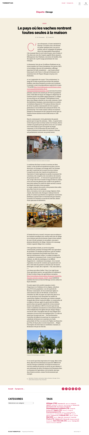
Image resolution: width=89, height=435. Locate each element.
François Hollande (50, 413)
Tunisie (48, 422)
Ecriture (49, 410)
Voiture (58, 422)
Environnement (53, 412)
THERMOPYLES (7, 3)
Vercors (53, 422)
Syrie (69, 421)
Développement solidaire (57, 408)
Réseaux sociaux (74, 419)
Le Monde (64, 415)
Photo (50, 419)
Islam (48, 415)
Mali (49, 417)
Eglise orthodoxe (48, 378)
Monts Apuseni (35, 379)
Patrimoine (67, 417)
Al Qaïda (73, 403)
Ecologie (72, 408)
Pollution (59, 419)
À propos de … (70, 3)
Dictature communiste (39, 378)
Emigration (65, 410)
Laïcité (30, 379)
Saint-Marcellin (60, 421)
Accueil (63, 3)
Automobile (54, 405)
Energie (70, 410)
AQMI (48, 405)
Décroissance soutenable (64, 406)
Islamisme (54, 415)
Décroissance (51, 406)
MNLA (55, 417)
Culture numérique (68, 405)
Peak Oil (73, 417)
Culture (60, 405)
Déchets (76, 405)
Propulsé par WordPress (27, 431)
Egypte (58, 410)
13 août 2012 (51, 37)
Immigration (67, 413)
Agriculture (31, 378)
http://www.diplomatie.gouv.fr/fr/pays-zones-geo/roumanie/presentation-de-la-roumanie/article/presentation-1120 (44, 89)
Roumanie (44, 379)
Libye (71, 415)
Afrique (51, 403)
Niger (60, 417)
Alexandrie (61, 403)
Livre (76, 415)
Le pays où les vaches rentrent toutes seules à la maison (44, 30)
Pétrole (66, 419)
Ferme (58, 378)
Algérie (68, 403)
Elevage (54, 378)
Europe (44, 23)
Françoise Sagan (70, 412)
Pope (40, 379)
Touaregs (75, 421)
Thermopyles (41, 37)
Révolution (49, 421)
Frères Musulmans (59, 413)
